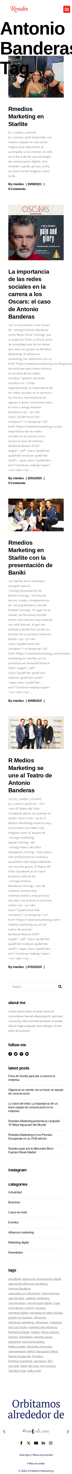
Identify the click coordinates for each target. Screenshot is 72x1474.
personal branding (33, 1341)
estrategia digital (18, 1312)
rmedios (18, 184)
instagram (56, 1322)
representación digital (21, 1351)
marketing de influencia (42, 1327)
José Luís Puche (17, 1327)
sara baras (39, 1361)
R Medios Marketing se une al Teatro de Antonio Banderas (30, 775)
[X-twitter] (28, 1443)
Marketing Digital (18, 1332)
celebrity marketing (37, 1298)
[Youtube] (36, 1443)
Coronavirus (15, 1308)
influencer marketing (21, 1322)
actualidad (14, 1279)
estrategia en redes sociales (46, 1312)
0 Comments (16, 189)
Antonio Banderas (19, 1288)
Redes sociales (17, 1346)
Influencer (40, 1317)
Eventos (13, 1222)
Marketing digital (18, 1242)
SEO (49, 1361)
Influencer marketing (21, 1232)
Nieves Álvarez (50, 1332)
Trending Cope (17, 1370)
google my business (20, 1317)
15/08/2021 (35, 184)
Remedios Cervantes (39, 1346)
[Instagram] (50, 1443)
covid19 (29, 1308)
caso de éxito (16, 1298)
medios (35, 1332)
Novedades (15, 1252)
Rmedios (37, 1356)
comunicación (16, 1303)
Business (14, 1202)
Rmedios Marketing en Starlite (26, 116)
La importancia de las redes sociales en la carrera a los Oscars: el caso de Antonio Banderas (29, 294)
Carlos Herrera (50, 1293)
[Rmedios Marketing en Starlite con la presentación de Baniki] (36, 515)
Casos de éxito (17, 1212)
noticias (13, 1337)
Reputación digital (47, 1351)
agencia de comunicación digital (41, 1279)
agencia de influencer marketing (27, 1283)
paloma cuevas (43, 1337)
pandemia (14, 1341)
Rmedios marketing (20, 1361)
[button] (66, 9)
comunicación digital (39, 1303)
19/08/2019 (35, 700)
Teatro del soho (29, 1366)
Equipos (40, 1308)
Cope (56, 1303)
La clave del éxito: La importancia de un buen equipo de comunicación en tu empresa (33, 1107)
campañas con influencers (24, 1293)
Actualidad (15, 1192)
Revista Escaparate (19, 1356)
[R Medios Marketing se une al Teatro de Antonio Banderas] (36, 732)
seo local (13, 1366)
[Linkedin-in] (43, 1443)
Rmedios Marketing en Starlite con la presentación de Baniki (30, 557)
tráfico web (34, 1370)
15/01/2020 (35, 478)
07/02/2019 (35, 967)
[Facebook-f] (21, 1443)
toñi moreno (48, 1366)
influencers (41, 1322)
